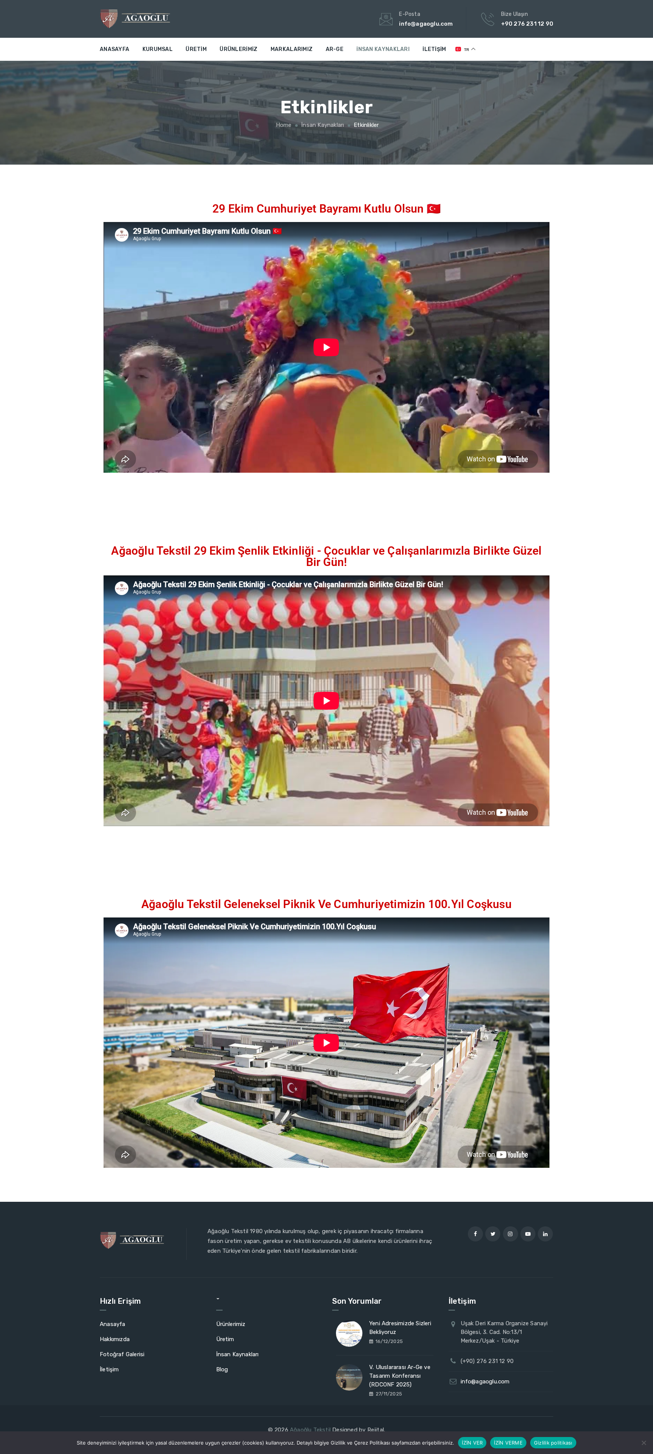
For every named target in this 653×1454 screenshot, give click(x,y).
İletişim (434, 49)
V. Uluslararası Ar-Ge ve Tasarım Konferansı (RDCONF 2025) (399, 1376)
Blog (222, 1369)
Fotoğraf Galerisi (122, 1354)
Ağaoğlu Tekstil (310, 1429)
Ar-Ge (335, 49)
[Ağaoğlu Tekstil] (135, 19)
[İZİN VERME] (643, 1442)
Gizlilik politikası (553, 1442)
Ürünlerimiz (238, 49)
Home (283, 125)
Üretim (196, 49)
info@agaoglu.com (485, 1381)
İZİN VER (472, 1442)
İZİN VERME (508, 1442)
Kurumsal (157, 49)
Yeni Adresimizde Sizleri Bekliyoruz (400, 1327)
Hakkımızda (115, 1339)
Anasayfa (114, 49)
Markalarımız (292, 49)
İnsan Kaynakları (383, 49)
